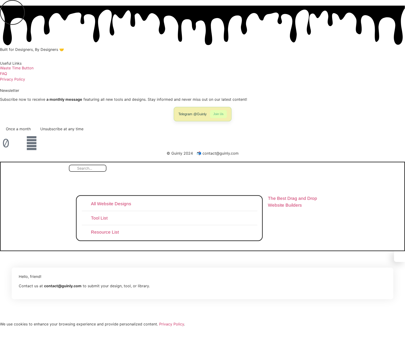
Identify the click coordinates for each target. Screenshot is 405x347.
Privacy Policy (171, 324)
